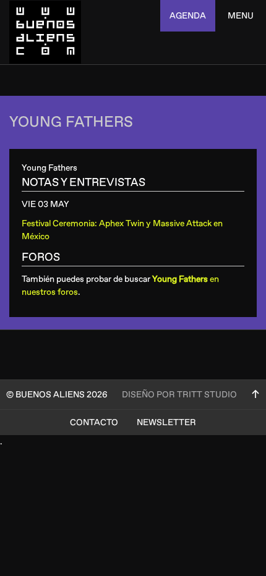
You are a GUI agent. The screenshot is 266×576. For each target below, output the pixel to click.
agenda (187, 16)
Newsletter (166, 422)
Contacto (94, 422)
